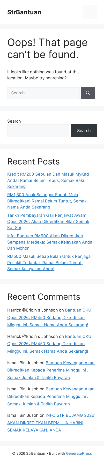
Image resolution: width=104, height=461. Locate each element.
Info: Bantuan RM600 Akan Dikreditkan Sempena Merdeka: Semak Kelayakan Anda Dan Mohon (49, 242)
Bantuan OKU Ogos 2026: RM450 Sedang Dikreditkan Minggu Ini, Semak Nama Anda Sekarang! (49, 317)
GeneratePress (79, 453)
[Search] (88, 93)
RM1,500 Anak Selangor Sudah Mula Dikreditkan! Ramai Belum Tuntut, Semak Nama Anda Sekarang (47, 200)
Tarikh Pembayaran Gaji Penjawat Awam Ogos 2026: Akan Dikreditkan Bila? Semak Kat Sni (48, 221)
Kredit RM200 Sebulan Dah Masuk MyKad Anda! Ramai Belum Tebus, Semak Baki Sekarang (48, 180)
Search (14, 121)
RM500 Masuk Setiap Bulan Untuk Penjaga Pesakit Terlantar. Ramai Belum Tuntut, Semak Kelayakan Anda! (49, 262)
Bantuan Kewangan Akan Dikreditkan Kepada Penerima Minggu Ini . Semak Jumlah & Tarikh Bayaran (51, 370)
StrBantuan (24, 12)
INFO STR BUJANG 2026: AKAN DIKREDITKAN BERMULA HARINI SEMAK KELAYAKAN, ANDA (51, 422)
